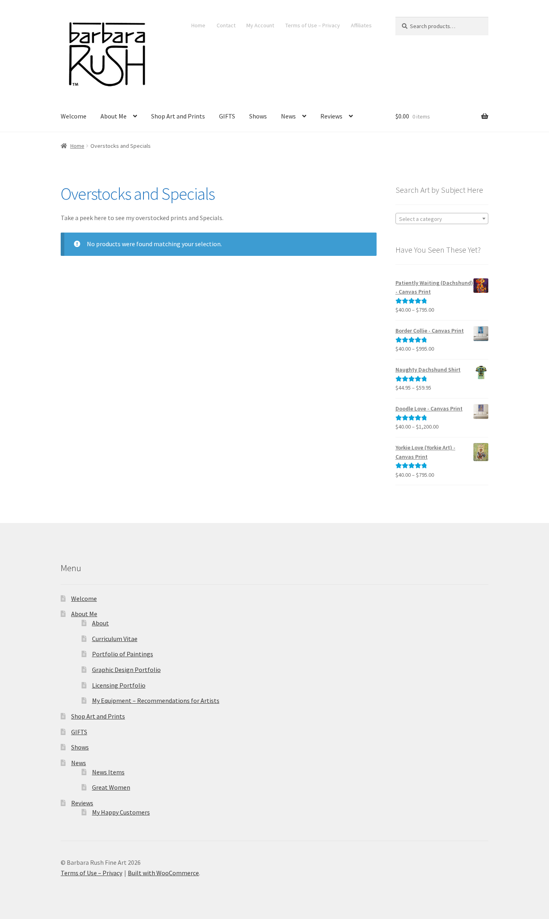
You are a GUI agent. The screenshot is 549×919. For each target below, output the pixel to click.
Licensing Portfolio (118, 685)
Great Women (111, 787)
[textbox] (442, 219)
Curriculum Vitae (114, 639)
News (288, 116)
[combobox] (441, 218)
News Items (108, 772)
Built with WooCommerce (163, 873)
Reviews (331, 116)
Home (198, 25)
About (100, 623)
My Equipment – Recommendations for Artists (155, 700)
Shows (258, 116)
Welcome (73, 116)
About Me (113, 116)
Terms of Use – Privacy (312, 25)
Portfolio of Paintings (122, 654)
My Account (260, 25)
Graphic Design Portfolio (126, 670)
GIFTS (227, 116)
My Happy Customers (121, 812)
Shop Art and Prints (178, 116)
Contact (226, 25)
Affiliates (361, 25)
